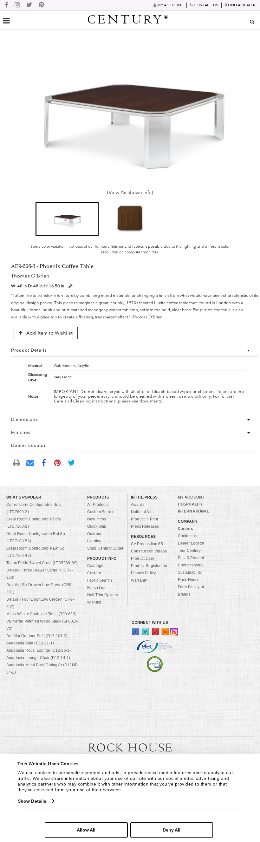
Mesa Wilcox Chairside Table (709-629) (41, 614)
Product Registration (149, 566)
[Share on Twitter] (71, 462)
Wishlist (94, 602)
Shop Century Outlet (105, 548)
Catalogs (95, 566)
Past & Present (191, 558)
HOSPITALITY (190, 504)
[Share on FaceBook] (43, 462)
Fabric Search (99, 580)
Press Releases (145, 526)
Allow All (86, 829)
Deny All (171, 829)
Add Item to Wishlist (49, 333)
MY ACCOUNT (191, 497)
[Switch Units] (70, 286)
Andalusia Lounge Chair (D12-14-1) (38, 658)
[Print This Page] (16, 462)
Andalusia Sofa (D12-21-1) (30, 643)
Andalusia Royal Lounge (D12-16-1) (38, 650)
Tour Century (189, 550)
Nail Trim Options (102, 595)
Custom (94, 573)
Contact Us (188, 536)
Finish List (96, 587)
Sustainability (190, 572)
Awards (137, 504)
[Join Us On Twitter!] (29, 5)
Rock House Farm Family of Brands (191, 587)
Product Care (142, 558)
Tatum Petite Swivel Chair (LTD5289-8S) (42, 563)
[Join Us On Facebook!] (6, 5)
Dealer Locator (191, 543)
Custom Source (100, 512)
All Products (97, 504)
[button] (67, 219)
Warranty (139, 580)
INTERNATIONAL (193, 511)
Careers (185, 528)
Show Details (32, 801)
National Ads (142, 512)
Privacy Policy (143, 573)
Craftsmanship (191, 565)
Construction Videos (149, 551)
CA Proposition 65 (147, 544)
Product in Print (144, 519)
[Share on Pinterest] (57, 462)
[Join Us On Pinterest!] (41, 5)
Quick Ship (97, 526)
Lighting (94, 541)
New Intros (96, 519)
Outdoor (94, 534)
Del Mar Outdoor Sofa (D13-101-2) (37, 636)
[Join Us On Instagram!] (17, 5)
